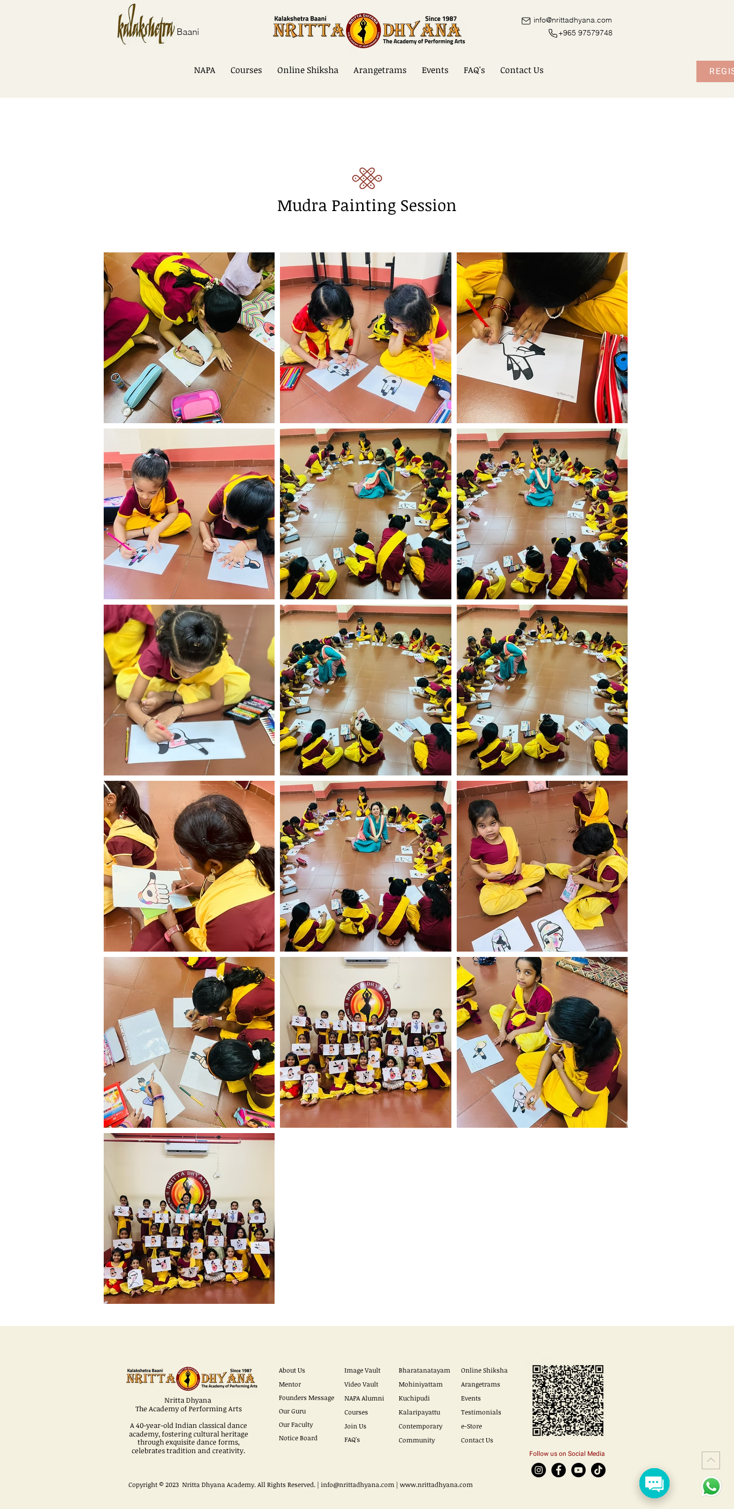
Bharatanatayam (424, 1370)
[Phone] (553, 33)
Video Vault (361, 1384)
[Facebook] (558, 1470)
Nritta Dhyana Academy (218, 1484)
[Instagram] (538, 1470)
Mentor (290, 1384)
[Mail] (526, 20)
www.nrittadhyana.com (436, 1484)
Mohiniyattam (421, 1384)
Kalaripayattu (419, 1412)
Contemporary (420, 1425)
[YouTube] (578, 1470)
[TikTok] (598, 1470)
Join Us (355, 1425)
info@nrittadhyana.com (357, 1484)
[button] (204, 70)
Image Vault (362, 1370)
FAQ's (352, 1439)
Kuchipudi (414, 1398)
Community (417, 1439)
